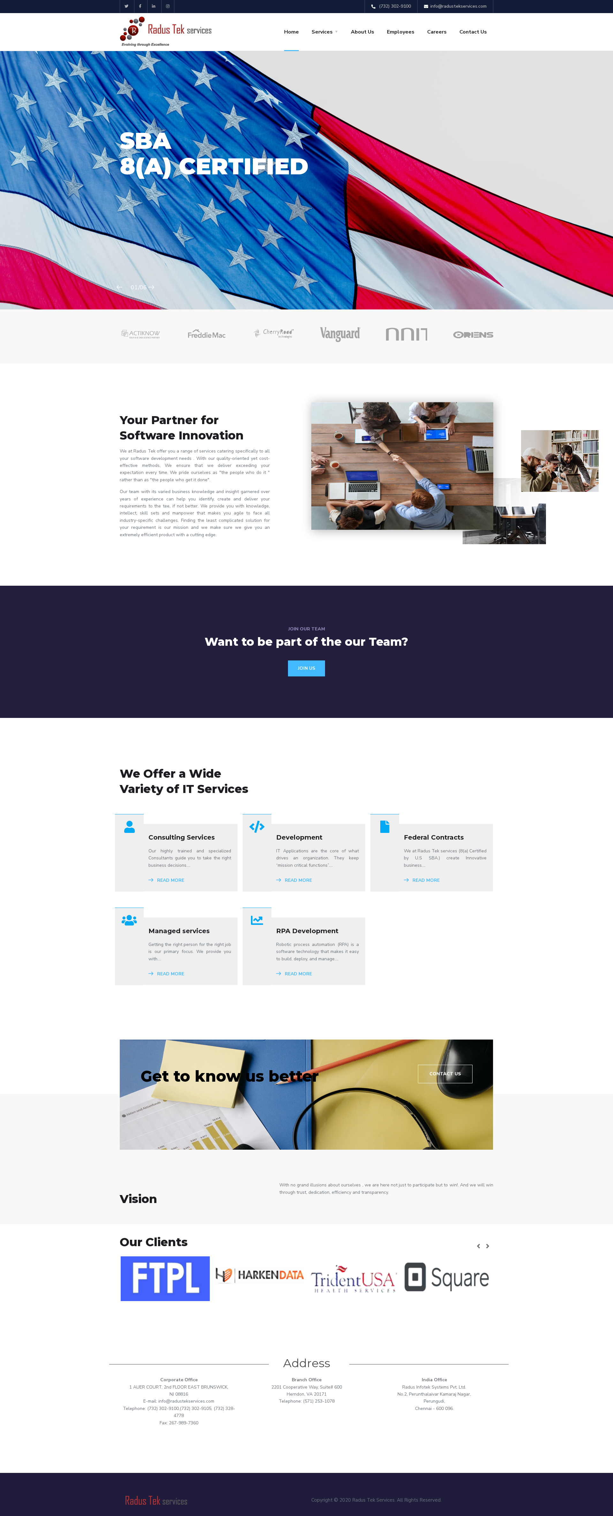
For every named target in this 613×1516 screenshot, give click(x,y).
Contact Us (473, 31)
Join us (306, 668)
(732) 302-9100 (394, 6)
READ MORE (170, 880)
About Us (362, 31)
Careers (437, 31)
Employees (400, 31)
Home (291, 31)
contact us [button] (445, 1074)
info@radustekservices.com (458, 6)
